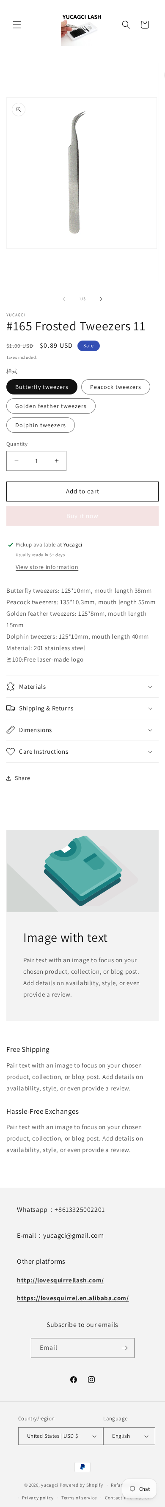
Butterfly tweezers (42, 387)
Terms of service (79, 1498)
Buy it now (82, 516)
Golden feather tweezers (51, 406)
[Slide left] (64, 299)
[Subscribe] (125, 1348)
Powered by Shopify (81, 1485)
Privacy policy (37, 1498)
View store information (47, 567)
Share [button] (22, 778)
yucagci (49, 1485)
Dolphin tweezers (40, 425)
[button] (17, 24)
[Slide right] (101, 299)
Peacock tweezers (115, 387)
